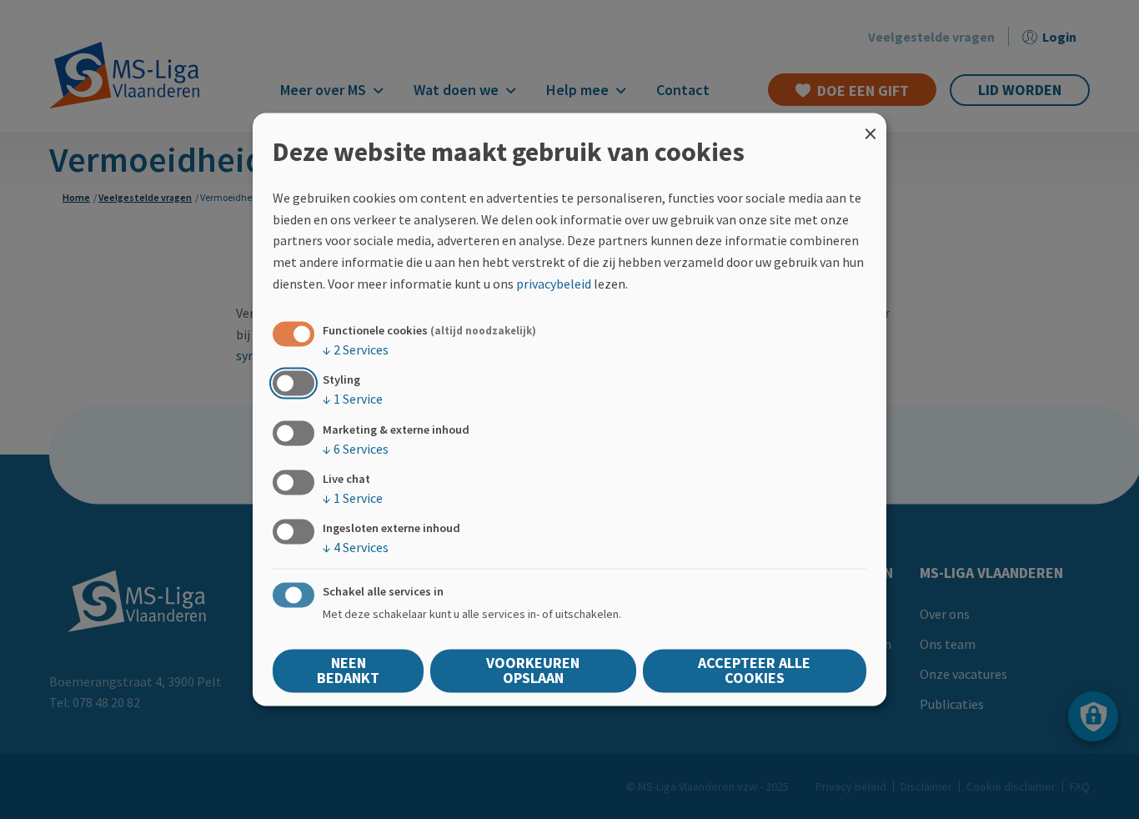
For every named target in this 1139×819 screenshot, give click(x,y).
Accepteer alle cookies (754, 671)
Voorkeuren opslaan (533, 671)
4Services (356, 547)
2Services (356, 350)
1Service (353, 399)
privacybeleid (553, 283)
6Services (356, 448)
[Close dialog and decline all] (870, 123)
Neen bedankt (348, 671)
